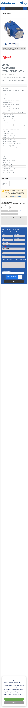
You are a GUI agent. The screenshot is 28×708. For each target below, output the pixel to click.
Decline (14, 702)
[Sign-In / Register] (25, 3)
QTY (2, 207)
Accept (14, 699)
